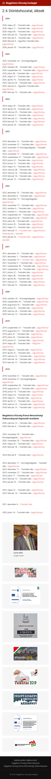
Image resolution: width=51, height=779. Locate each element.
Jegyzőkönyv (37, 25)
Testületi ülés (25, 230)
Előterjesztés (8, 233)
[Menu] (3, 3)
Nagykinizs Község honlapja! (21, 3)
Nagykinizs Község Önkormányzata (25, 763)
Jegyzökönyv (37, 512)
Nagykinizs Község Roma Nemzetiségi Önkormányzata (25, 766)
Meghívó (36, 343)
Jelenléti (19, 233)
